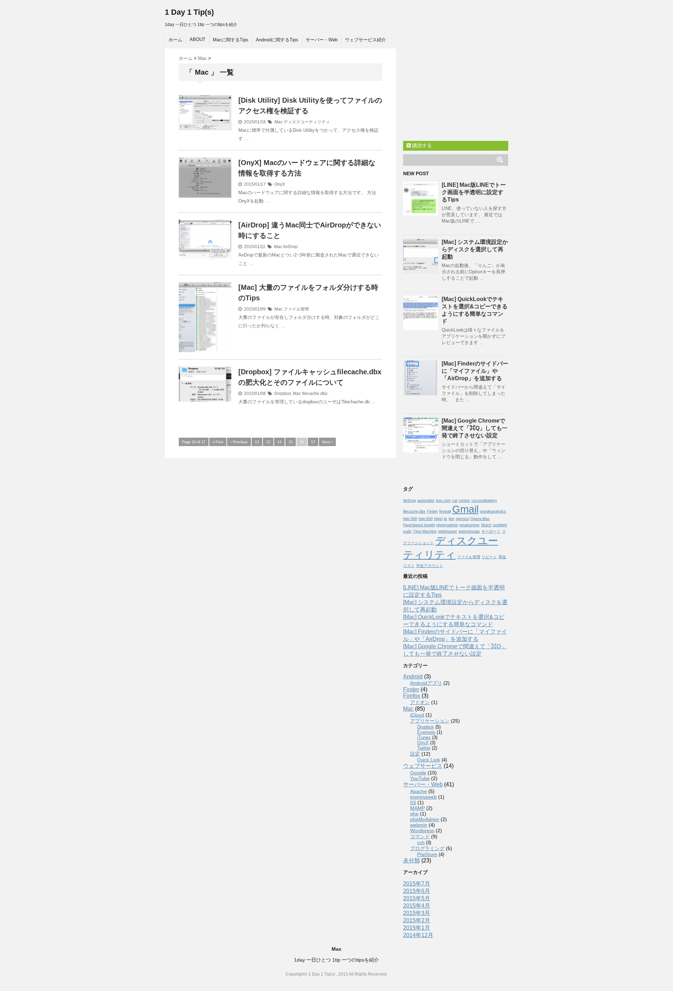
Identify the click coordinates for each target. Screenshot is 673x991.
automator (426, 500)
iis (445, 519)
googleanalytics (493, 511)
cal (454, 500)
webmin (418, 825)
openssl (462, 519)
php (414, 813)
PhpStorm (427, 854)
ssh (420, 842)
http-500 (410, 519)
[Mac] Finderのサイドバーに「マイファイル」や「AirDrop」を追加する (475, 371)
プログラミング (427, 848)
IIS (413, 802)
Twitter (423, 748)
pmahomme (470, 525)
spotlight (500, 525)
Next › (327, 442)
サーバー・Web (322, 39)
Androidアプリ (426, 683)
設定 (415, 754)
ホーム (175, 39)
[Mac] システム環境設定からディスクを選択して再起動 (475, 249)
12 (257, 442)
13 (268, 442)
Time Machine (425, 531)
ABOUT (197, 39)
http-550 (426, 519)
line (451, 519)
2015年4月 (416, 906)
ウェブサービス (422, 766)
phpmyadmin (447, 525)
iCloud (417, 715)
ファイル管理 (296, 309)
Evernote (426, 732)
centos (464, 500)
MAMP (417, 808)
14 (279, 442)
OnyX (279, 184)
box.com (443, 500)
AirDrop (290, 246)
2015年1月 (416, 928)
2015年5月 (416, 898)
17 (313, 442)
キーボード (491, 531)
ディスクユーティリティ (307, 121)
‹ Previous (239, 442)
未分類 (411, 860)
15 (290, 442)
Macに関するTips (231, 39)
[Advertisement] (455, 92)
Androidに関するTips (277, 39)
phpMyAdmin (424, 819)
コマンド (420, 836)
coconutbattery (484, 500)
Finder (432, 511)
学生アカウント (429, 565)
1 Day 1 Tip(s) (189, 12)
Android (413, 676)
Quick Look (428, 760)
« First (217, 442)
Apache (418, 791)
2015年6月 (416, 891)
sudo (407, 531)
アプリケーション (429, 721)
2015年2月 (416, 920)
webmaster (447, 531)
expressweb (423, 797)
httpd (438, 519)
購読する (421, 145)
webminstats (469, 531)
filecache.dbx (314, 393)
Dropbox (282, 393)
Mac (278, 121)
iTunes (424, 737)
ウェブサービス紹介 (365, 39)
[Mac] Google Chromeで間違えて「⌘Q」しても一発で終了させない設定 (475, 428)
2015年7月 (416, 884)
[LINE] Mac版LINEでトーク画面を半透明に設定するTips (474, 192)
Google (418, 772)
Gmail (465, 509)
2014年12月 (418, 935)
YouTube (420, 778)
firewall (445, 511)
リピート (489, 557)
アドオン (420, 702)
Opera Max (480, 519)
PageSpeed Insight (419, 525)
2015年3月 (416, 913)
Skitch (486, 525)
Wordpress (422, 830)
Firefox (411, 696)
